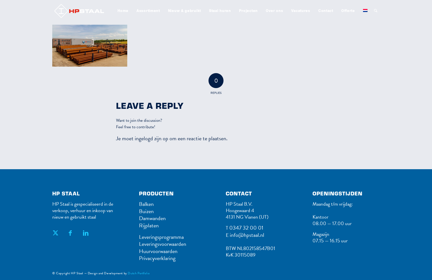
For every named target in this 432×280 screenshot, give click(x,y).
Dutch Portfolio (139, 273)
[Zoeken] (376, 11)
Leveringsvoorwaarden (162, 244)
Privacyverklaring (157, 258)
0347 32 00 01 (246, 228)
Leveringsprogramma (161, 237)
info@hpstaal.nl (247, 235)
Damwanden (152, 218)
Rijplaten (149, 225)
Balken (146, 204)
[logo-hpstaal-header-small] (86, 11)
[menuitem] (123, 11)
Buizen (146, 211)
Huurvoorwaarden (158, 251)
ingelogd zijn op (151, 138)
